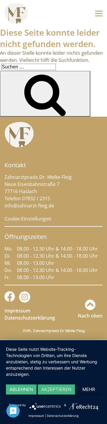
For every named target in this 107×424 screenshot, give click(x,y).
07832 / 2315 (36, 198)
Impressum (17, 310)
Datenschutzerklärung (29, 318)
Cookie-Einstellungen (27, 218)
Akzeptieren (56, 389)
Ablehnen (21, 389)
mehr (88, 389)
